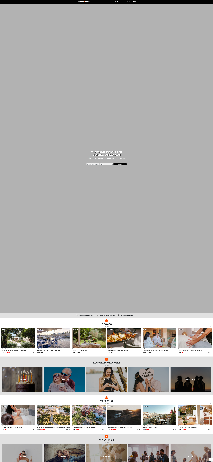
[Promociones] (118, 1)
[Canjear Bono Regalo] (120, 1)
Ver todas (107, 326)
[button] (2, 326)
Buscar (120, 164)
